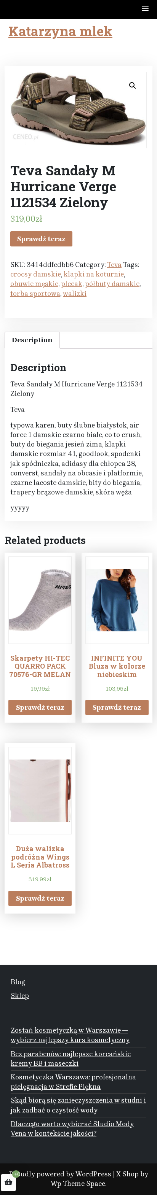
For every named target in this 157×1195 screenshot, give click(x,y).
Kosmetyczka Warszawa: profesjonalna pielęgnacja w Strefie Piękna (73, 1082)
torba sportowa (35, 293)
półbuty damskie (112, 284)
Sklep (20, 996)
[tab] (32, 340)
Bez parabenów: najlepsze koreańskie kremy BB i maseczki (71, 1059)
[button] (145, 9)
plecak (71, 284)
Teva (114, 265)
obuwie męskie (34, 284)
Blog (18, 982)
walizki (75, 293)
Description (32, 340)
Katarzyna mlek (60, 31)
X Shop (127, 1174)
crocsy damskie (35, 274)
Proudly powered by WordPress (60, 1174)
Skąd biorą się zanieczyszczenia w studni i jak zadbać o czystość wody (78, 1105)
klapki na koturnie (94, 274)
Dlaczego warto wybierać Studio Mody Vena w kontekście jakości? (72, 1129)
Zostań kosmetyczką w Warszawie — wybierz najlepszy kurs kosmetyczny (70, 1035)
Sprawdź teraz (41, 239)
